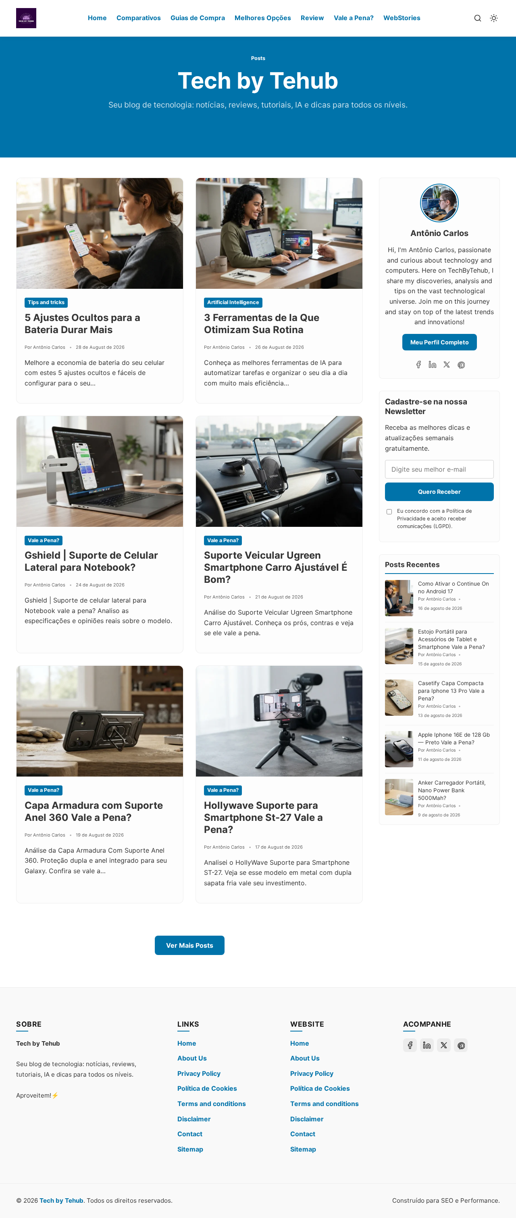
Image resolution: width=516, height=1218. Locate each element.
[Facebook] (418, 364)
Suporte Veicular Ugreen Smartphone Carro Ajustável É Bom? (275, 567)
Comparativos (139, 18)
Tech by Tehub (61, 1200)
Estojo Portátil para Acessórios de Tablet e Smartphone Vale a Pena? (451, 639)
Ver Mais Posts (189, 945)
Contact (189, 1134)
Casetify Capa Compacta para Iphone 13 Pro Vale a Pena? (451, 691)
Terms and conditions (211, 1104)
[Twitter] (447, 364)
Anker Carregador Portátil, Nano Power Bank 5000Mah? (452, 790)
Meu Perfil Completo (439, 342)
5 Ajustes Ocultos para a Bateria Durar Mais (82, 324)
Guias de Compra (198, 18)
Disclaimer (194, 1119)
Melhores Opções (263, 18)
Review (312, 18)
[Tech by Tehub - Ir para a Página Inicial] (26, 18)
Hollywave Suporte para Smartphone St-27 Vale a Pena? (263, 817)
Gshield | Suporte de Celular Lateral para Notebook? (91, 561)
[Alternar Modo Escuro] (494, 18)
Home (97, 18)
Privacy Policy (199, 1073)
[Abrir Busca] (478, 18)
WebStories (401, 18)
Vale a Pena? (354, 18)
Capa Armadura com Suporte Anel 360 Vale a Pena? (94, 811)
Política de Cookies (207, 1088)
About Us (192, 1058)
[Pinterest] (461, 364)
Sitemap (190, 1149)
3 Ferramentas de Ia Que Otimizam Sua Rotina (261, 324)
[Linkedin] (433, 364)
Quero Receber (439, 491)
